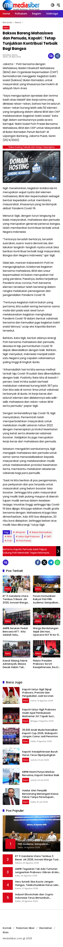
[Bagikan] (57, 56)
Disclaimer (45, 928)
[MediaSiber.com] (21, 5)
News (6, 27)
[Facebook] (38, 562)
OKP (49, 536)
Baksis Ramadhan (42, 532)
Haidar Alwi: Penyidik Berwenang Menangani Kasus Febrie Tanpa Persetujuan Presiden (40, 795)
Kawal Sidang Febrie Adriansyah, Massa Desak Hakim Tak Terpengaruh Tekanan (15, 664)
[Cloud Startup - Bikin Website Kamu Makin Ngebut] (31, 166)
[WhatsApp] (57, 562)
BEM (9, 536)
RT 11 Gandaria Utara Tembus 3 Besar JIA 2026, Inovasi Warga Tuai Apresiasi (15, 599)
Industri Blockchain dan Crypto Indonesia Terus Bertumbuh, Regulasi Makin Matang (34, 896)
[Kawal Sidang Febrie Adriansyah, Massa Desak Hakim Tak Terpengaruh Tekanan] (16, 648)
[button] (53, 5)
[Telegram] (51, 562)
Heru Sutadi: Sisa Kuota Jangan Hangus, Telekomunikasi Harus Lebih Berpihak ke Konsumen (37, 883)
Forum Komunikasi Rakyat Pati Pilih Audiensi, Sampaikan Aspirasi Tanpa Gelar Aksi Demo (46, 599)
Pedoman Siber (25, 928)
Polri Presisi (25, 540)
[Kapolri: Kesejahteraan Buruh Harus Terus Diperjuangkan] (11, 756)
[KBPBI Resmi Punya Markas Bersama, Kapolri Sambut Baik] (11, 776)
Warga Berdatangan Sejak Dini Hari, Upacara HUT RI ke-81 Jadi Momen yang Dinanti (46, 632)
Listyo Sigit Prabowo (29, 536)
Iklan (6, 932)
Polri (9, 540)
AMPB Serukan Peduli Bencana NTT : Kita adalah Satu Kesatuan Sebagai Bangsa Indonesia (15, 632)
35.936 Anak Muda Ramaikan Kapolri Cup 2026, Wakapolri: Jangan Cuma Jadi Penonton (40, 733)
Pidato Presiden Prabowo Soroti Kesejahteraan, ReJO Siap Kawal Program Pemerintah (45, 664)
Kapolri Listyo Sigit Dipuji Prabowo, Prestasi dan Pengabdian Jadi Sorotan (37, 693)
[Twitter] (44, 562)
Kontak (7, 928)
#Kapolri (20, 532)
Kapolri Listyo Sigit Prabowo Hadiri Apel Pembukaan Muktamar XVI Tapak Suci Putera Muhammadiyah (39, 714)
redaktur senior (10, 55)
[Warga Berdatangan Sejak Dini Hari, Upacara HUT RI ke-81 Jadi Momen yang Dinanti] (46, 616)
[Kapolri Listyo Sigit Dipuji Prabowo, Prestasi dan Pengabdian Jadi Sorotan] (11, 695)
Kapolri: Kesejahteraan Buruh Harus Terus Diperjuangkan (40, 753)
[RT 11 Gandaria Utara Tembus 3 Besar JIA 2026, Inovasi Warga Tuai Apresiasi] (16, 584)
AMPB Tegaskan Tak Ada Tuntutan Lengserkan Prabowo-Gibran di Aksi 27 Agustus (37, 870)
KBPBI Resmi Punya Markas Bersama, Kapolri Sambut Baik (40, 773)
